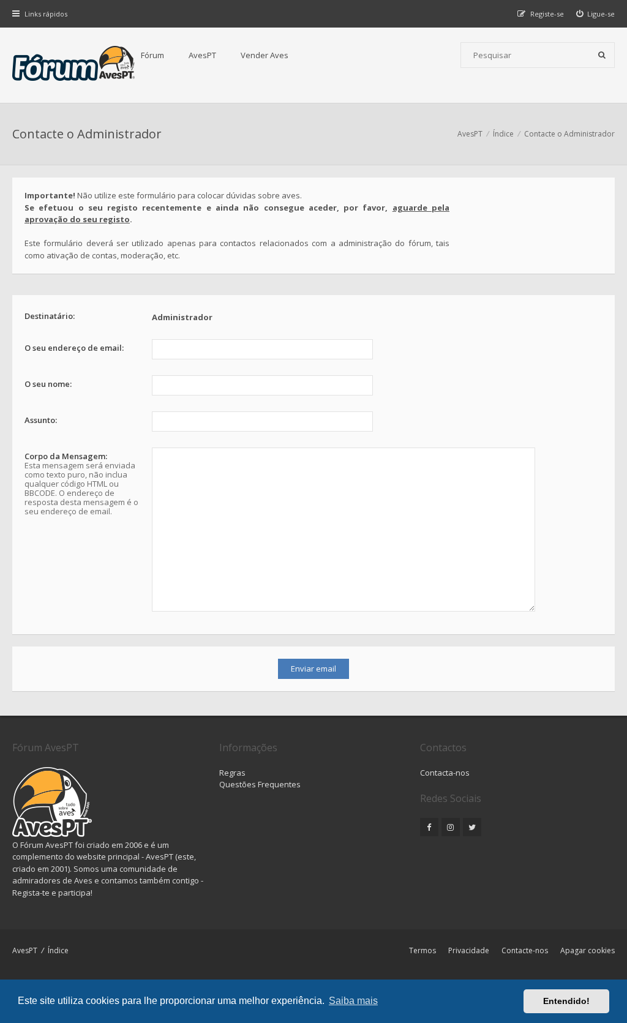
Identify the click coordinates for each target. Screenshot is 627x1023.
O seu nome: (48, 383)
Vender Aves (264, 55)
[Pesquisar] (602, 55)
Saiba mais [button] (353, 1000)
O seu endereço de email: (74, 347)
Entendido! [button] (566, 1001)
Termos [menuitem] (422, 950)
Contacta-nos (445, 772)
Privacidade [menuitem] (468, 950)
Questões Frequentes (260, 784)
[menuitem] (595, 13)
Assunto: (40, 419)
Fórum (152, 55)
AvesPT (202, 55)
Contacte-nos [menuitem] (524, 950)
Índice (58, 950)
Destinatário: (49, 315)
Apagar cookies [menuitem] (587, 950)
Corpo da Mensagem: (65, 456)
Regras (232, 772)
